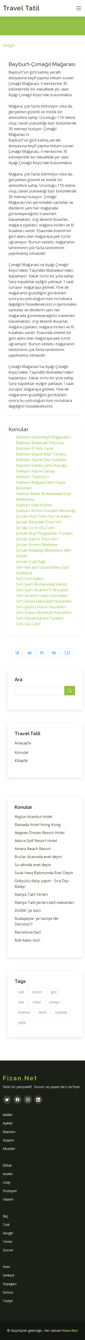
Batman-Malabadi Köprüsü (40, 442)
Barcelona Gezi (28, 932)
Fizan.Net (70, 1330)
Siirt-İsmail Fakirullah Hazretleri (44, 601)
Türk (6, 1224)
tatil (21, 992)
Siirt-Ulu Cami (28, 623)
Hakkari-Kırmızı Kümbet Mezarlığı (46, 510)
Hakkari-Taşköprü (32, 476)
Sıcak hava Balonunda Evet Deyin (44, 872)
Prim (6, 1267)
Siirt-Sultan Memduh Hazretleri (43, 612)
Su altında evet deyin (33, 864)
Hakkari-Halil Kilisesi (34, 505)
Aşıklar (8, 1123)
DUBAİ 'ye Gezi (28, 910)
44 (29, 652)
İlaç (5, 1216)
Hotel (37, 1002)
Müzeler (9, 1148)
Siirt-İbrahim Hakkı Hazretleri (42, 595)
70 (41, 652)
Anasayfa (23, 743)
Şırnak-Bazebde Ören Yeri (39, 522)
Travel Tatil (21, 8)
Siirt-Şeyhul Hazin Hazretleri (41, 606)
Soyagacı (10, 1284)
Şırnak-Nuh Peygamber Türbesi (44, 533)
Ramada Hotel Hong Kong (38, 824)
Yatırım (8, 1199)
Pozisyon (10, 1191)
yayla (22, 1022)
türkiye (54, 1002)
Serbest (8, 1275)
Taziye (8, 1300)
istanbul (24, 1012)
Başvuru (9, 1131)
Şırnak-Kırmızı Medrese (36, 544)
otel (21, 1002)
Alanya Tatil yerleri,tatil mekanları (44, 902)
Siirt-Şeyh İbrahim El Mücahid (42, 590)
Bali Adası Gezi (27, 940)
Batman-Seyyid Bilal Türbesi (41, 454)
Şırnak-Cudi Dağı (31, 561)
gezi (54, 992)
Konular (22, 752)
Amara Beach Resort (33, 848)
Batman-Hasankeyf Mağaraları (43, 437)
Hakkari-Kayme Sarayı (35, 471)
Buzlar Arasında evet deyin (38, 856)
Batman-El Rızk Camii (34, 448)
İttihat (7, 1165)
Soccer (8, 1250)
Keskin (8, 1174)
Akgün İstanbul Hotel (33, 816)
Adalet (8, 1114)
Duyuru (8, 1140)
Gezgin (9, 45)
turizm (37, 992)
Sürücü (8, 1292)
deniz (42, 1012)
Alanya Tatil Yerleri (31, 894)
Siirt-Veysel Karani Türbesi (39, 618)
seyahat (61, 1012)
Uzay (6, 1182)
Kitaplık (21, 760)
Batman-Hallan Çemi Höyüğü (41, 465)
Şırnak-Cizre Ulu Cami (35, 527)
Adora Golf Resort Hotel (36, 840)
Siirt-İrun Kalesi (29, 578)
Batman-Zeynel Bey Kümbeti (41, 459)
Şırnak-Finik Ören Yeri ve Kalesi (43, 516)
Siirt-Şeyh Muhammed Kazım (41, 584)
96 (54, 652)
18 (17, 652)
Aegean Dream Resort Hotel (39, 832)
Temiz (7, 1241)
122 (67, 652)
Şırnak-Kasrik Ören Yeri (37, 539)
